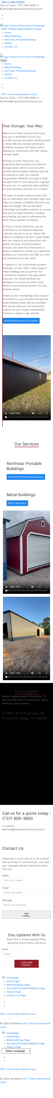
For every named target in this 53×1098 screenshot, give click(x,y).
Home (7, 32)
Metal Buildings (12, 36)
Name (5, 875)
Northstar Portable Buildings (20, 39)
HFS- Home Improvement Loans (21, 28)
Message (7, 900)
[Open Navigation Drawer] (1, 53)
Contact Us (10, 46)
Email (6, 887)
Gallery (8, 43)
